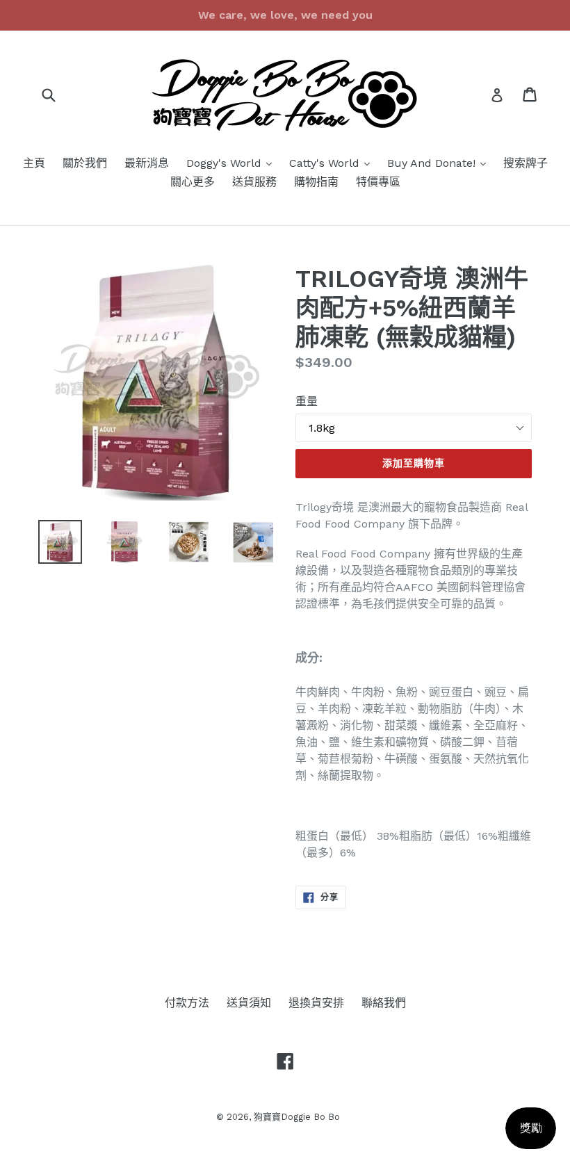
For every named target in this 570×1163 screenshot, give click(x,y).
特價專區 (378, 181)
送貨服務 (254, 181)
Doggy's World (232, 163)
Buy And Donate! (440, 163)
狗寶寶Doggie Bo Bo (297, 1117)
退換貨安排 (316, 1002)
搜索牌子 (525, 163)
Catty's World (333, 163)
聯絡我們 (383, 1002)
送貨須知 (249, 1002)
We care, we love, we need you (285, 15)
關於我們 (85, 163)
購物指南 (316, 181)
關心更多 (192, 181)
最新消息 (146, 163)
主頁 (34, 163)
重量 (306, 401)
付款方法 (187, 1002)
